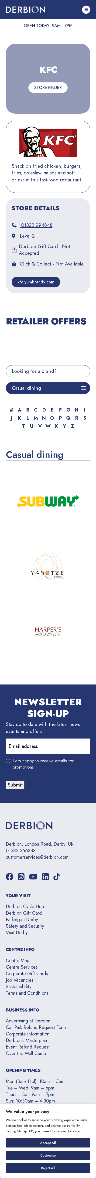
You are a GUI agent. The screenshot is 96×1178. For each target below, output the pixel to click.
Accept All (48, 1143)
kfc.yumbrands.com (35, 282)
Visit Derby (17, 932)
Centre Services (22, 967)
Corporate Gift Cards (27, 973)
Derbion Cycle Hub (25, 906)
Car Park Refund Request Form (36, 1027)
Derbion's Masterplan (26, 1040)
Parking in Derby (22, 919)
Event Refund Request (28, 1047)
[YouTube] (33, 877)
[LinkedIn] (45, 877)
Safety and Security (25, 926)
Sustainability (18, 986)
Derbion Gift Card (24, 913)
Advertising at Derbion (28, 1021)
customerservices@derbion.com (37, 857)
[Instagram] (21, 877)
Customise (48, 1155)
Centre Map (17, 960)
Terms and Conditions (27, 993)
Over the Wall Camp (26, 1053)
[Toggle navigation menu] (86, 10)
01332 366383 (21, 851)
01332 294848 (36, 225)
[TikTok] (56, 877)
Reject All (48, 1168)
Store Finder (48, 88)
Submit (15, 784)
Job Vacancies (19, 980)
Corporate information (27, 1034)
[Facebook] (9, 877)
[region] (48, 1141)
